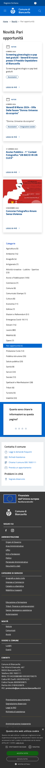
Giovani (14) (11, 324)
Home (5, 21)
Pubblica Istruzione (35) (16, 356)
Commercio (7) (12, 282)
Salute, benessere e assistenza (19, 610)
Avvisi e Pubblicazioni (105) (17, 277)
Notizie (13, 47)
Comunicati (10, 630)
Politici (9, 557)
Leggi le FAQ (11, 707)
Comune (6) (11, 288)
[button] (22, 764)
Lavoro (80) (11, 330)
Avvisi (8, 634)
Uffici (8, 550)
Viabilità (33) (11, 398)
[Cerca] (39, 10)
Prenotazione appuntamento (18, 699)
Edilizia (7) (10, 309)
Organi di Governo (13, 542)
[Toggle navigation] (5, 10)
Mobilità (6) (11, 335)
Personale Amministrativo (17, 561)
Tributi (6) (10, 387)
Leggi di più (20, 743)
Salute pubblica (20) (14, 361)
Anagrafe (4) (11, 258)
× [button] (43, 729)
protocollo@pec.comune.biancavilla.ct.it (23, 688)
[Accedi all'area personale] (35, 3)
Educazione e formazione (16, 602)
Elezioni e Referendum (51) (17, 314)
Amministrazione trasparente (18, 723)
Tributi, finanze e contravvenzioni (20, 606)
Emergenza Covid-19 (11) (17, 319)
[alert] (22, 747)
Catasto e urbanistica (15, 586)
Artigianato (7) (12, 264)
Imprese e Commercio (15, 582)
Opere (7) (10, 340)
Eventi (8, 649)
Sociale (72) (11, 377)
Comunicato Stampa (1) (16, 293)
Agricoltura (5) (12, 248)
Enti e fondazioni (13, 553)
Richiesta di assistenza (15, 711)
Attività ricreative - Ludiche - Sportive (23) (22, 271)
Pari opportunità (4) (14, 345)
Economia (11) (12, 303)
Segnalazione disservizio (16, 703)
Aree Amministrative (15, 546)
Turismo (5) (11, 392)
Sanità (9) (10, 366)
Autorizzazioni (12, 614)
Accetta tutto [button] (22, 753)
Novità (14, 21)
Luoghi (9, 645)
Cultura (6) (10, 298)
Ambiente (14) (12, 253)
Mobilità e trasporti (14, 590)
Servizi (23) (11, 371)
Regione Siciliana (11, 2)
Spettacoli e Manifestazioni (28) (19, 382)
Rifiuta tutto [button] (22, 759)
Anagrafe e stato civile (15, 578)
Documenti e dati (13, 565)
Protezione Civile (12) (15, 350)
